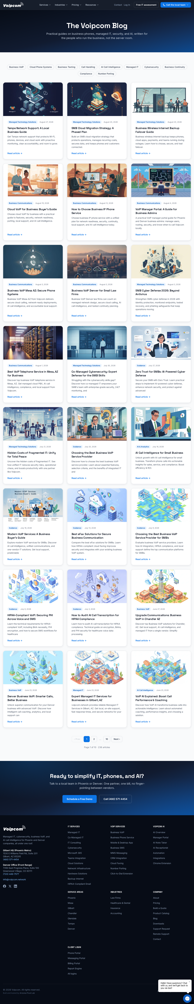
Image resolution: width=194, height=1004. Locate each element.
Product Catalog (161, 913)
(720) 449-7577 (11, 874)
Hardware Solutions (77, 873)
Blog (155, 918)
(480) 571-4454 (11, 859)
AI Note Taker (160, 842)
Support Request (161, 928)
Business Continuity (175, 67)
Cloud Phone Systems (41, 67)
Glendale (72, 918)
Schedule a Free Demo (79, 799)
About (156, 897)
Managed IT (132, 67)
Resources (90, 4)
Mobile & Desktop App (121, 842)
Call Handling (88, 67)
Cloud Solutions (75, 863)
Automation (158, 853)
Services (43, 4)
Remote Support (161, 934)
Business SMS (117, 847)
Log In (127, 4)
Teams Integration (77, 858)
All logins (72, 973)
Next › (117, 739)
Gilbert (71, 908)
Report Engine (75, 968)
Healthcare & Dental (120, 903)
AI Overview (159, 832)
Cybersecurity (151, 67)
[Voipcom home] (13, 5)
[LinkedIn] (15, 886)
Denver (71, 928)
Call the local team (176, 4)
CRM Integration (118, 858)
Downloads (158, 923)
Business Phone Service (122, 837)
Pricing (75, 4)
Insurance (115, 908)
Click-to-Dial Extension (121, 873)
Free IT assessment (146, 4)
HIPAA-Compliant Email (79, 884)
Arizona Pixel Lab (27, 993)
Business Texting (66, 67)
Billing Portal (74, 963)
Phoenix (72, 897)
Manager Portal (160, 837)
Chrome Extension (162, 863)
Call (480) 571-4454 (115, 799)
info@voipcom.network (14, 879)
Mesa (70, 903)
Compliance (86, 73)
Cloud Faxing (117, 863)
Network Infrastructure (79, 868)
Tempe (71, 923)
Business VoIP (16, 67)
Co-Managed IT (76, 837)
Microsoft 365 (75, 853)
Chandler (72, 913)
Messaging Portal (76, 958)
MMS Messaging (118, 853)
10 (107, 739)
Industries (60, 4)
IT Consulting (74, 842)
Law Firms (115, 897)
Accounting (116, 913)
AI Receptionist (160, 847)
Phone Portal (74, 953)
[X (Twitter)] (10, 886)
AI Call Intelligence (110, 67)
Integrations (159, 858)
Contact (118, 4)
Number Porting (106, 73)
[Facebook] (4, 886)
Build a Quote (159, 908)
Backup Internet (76, 878)
